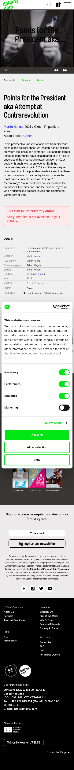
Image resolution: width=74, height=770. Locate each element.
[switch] (64, 384)
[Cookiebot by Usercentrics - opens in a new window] (53, 306)
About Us (9, 612)
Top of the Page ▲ (58, 752)
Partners (8, 616)
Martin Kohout (14, 127)
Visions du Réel (53, 490)
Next (65, 70)
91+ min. (39, 274)
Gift (42, 650)
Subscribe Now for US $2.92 (23, 742)
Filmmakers (10, 640)
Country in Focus (49, 628)
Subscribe (45, 642)
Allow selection (37, 447)
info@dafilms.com (25, 708)
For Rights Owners (50, 654)
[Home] (11, 4)
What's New (46, 620)
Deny (37, 459)
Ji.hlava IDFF (35, 490)
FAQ (42, 646)
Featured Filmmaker (51, 624)
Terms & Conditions (14, 620)
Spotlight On (46, 612)
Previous (56, 70)
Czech (27, 136)
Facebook (26, 80)
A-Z (6, 636)
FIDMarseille (18, 490)
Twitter (40, 80)
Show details (53, 422)
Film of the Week (49, 616)
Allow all (37, 435)
